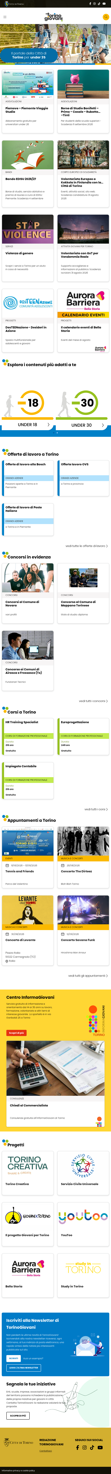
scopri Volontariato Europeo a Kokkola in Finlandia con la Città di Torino (83, 174)
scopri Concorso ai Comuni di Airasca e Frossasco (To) (27, 661)
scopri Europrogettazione (83, 736)
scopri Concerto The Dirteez (83, 857)
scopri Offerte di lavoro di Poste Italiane (27, 519)
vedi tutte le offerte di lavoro (85, 546)
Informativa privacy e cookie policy (18, 1470)
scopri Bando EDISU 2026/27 (27, 174)
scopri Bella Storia (27, 1275)
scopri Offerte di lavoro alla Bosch (27, 478)
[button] (106, 17)
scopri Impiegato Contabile (27, 780)
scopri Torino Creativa (27, 1173)
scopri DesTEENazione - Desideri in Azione (27, 320)
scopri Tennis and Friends (27, 857)
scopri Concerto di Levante (27, 930)
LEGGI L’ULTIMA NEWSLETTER (23, 1368)
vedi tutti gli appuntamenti (86, 975)
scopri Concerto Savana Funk (83, 930)
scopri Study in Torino (83, 1275)
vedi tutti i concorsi (92, 701)
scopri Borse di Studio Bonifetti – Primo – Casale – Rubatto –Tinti (83, 101)
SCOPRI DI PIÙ (18, 1416)
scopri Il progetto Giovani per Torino (27, 1224)
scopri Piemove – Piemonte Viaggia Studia (27, 101)
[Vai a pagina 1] (53, 432)
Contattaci (45, 1451)
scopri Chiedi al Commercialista (55, 1084)
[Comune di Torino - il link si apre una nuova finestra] (18, 1442)
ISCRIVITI (13, 1358)
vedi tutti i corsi (95, 809)
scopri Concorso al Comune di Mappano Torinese (83, 593)
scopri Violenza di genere (27, 248)
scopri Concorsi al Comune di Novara (27, 593)
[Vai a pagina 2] (57, 432)
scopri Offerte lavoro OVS (83, 478)
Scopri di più (16, 1033)
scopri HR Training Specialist (27, 736)
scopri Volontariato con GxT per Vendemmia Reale (83, 248)
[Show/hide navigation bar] (5, 17)
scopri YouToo (83, 1224)
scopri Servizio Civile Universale (83, 1173)
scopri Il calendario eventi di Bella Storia (83, 320)
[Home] (55, 17)
